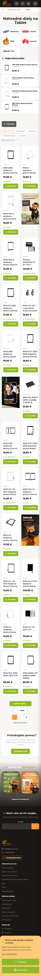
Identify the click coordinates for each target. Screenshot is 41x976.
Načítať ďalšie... (20, 704)
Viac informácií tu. (9, 954)
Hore (22, 710)
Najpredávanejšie (9, 136)
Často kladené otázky (9, 900)
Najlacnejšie (20, 131)
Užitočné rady (6, 904)
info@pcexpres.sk (11, 849)
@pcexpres (28, 767)
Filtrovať (10, 124)
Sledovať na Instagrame (20, 799)
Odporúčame (8, 131)
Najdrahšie (32, 131)
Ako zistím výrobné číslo (10, 916)
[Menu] (28, 3)
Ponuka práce (6, 920)
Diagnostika (6, 908)
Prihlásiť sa (35, 826)
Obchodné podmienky (9, 875)
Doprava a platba (8, 868)
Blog (3, 883)
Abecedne (22, 136)
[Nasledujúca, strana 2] (20, 717)
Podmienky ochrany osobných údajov (15, 879)
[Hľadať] (16, 3)
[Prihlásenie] (22, 3)
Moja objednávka (7, 891)
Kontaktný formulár (13, 858)
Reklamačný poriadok (9, 872)
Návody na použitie (8, 912)
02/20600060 (10, 852)
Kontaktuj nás (20, 751)
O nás (4, 887)
